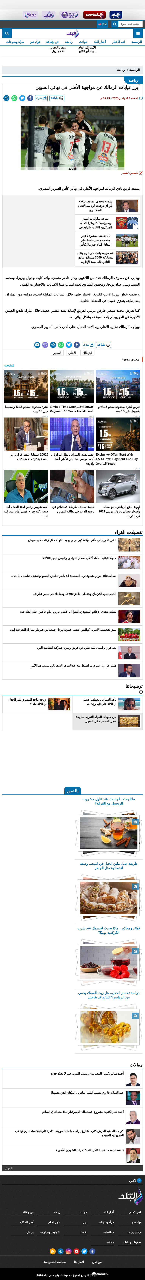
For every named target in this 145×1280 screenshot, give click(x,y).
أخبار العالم (54, 1222)
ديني (84, 1222)
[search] (7, 33)
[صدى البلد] (72, 33)
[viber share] (45, 345)
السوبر (57, 352)
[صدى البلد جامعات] (69, 15)
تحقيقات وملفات (132, 1242)
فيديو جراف (134, 1232)
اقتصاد (83, 1232)
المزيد (8, 1168)
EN (104, 24)
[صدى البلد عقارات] (49, 15)
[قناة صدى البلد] (116, 15)
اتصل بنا (79, 1262)
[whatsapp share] (14, 98)
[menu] (138, 33)
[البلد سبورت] (94, 15)
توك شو (35, 41)
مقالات (110, 1242)
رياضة (69, 41)
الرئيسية (136, 41)
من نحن (97, 1262)
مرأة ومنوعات (15, 41)
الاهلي (72, 352)
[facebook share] (30, 98)
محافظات (108, 1232)
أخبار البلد (100, 41)
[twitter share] (22, 98)
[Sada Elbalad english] (30, 15)
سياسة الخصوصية (54, 1262)
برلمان (30, 1232)
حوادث (83, 41)
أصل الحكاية (27, 1222)
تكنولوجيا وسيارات (50, 1232)
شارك (39, 98)
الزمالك (87, 352)
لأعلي (133, 1180)
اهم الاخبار (118, 41)
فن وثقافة (52, 41)
